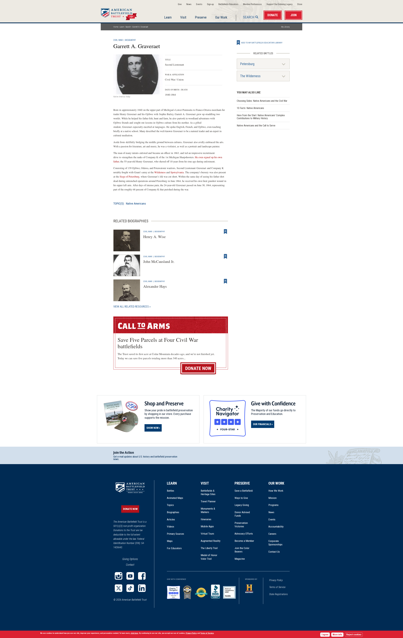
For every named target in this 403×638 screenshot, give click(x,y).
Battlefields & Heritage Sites (208, 492)
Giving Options (130, 559)
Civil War (118, 40)
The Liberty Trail (211, 548)
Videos (170, 526)
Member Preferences (252, 4)
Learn (168, 17)
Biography (130, 40)
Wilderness (160, 172)
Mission (272, 497)
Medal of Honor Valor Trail (211, 557)
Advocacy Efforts (244, 533)
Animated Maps (175, 497)
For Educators (174, 548)
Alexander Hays (155, 286)
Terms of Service (277, 587)
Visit (183, 17)
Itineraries (206, 519)
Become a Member (244, 540)
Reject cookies (353, 634)
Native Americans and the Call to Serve (256, 125)
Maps (170, 541)
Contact (130, 564)
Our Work (221, 17)
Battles (170, 490)
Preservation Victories (241, 524)
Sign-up (210, 4)
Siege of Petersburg (129, 176)
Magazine (240, 558)
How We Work (275, 490)
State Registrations (278, 594)
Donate (272, 15)
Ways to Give (241, 497)
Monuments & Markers (208, 510)
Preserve (201, 17)
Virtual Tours (207, 533)
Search (248, 17)
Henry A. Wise (154, 236)
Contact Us (274, 551)
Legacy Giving (245, 505)
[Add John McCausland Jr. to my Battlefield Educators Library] (225, 256)
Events (199, 4)
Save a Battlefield (244, 490)
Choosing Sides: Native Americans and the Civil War (262, 100)
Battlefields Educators (228, 4)
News (188, 4)
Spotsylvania (177, 172)
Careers (272, 533)
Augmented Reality (210, 540)
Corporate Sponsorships (275, 542)
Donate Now (198, 368)
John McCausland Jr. (158, 261)
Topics (170, 505)
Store (299, 4)
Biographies (173, 512)
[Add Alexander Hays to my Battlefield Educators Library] (225, 281)
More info (337, 634)
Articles (171, 519)
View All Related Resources (131, 306)
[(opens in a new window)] (118, 576)
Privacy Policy (276, 580)
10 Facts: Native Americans (250, 108)
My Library (285, 27)
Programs (273, 505)
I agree (325, 634)
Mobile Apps (207, 526)
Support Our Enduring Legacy (279, 4)
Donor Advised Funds (242, 514)
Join (293, 15)
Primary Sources (175, 533)
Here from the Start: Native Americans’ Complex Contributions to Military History (261, 117)
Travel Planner (208, 501)
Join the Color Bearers (242, 549)
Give (180, 4)
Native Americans (136, 203)
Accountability (276, 526)
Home (123, 13)
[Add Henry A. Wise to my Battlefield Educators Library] (225, 231)
